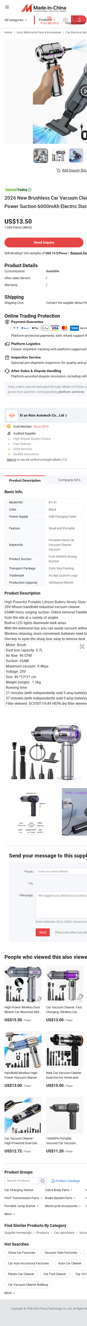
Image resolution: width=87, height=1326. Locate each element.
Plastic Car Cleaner (21, 1274)
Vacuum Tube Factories (61, 1252)
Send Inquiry (44, 242)
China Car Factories (21, 1252)
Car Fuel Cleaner (55, 1274)
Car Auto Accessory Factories (28, 1263)
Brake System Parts (58, 1198)
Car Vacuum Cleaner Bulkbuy (28, 1284)
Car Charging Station (18, 1190)
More (8, 1293)
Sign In (11, 459)
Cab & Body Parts (57, 1190)
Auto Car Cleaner (70, 1263)
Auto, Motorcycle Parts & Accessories (39, 32)
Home (8, 32)
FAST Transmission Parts (21, 1198)
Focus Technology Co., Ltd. (56, 1308)
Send (42, 932)
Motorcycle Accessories (61, 1206)
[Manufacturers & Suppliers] (43, 7)
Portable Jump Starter (19, 1206)
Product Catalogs (67, 1181)
